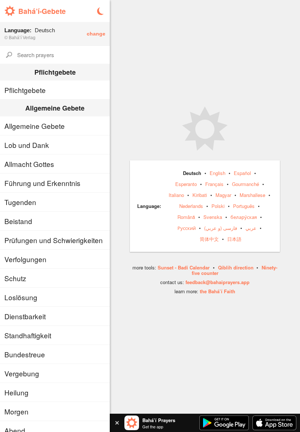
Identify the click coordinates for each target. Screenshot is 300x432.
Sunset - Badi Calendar (184, 267)
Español (242, 173)
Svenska (212, 216)
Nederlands (191, 205)
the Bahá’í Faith (217, 291)
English (217, 173)
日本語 (234, 238)
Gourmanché (245, 183)
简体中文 (209, 238)
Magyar (223, 194)
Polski (218, 205)
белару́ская (243, 216)
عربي (250, 227)
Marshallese (252, 194)
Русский (186, 227)
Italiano (176, 194)
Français (214, 183)
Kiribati (199, 194)
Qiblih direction (236, 267)
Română (186, 216)
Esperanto (186, 183)
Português (244, 205)
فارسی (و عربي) (220, 227)
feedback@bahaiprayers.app (217, 282)
